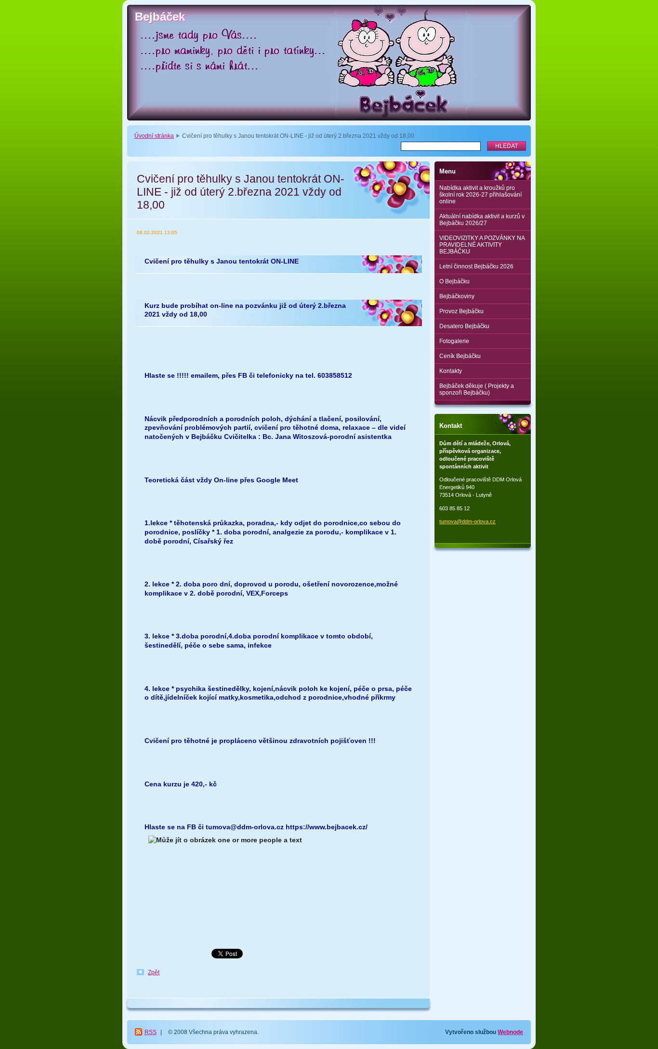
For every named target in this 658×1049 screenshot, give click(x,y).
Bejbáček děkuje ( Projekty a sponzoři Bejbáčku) (476, 389)
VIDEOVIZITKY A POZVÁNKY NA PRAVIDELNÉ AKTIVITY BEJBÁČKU (482, 245)
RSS (151, 1032)
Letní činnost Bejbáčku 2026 (476, 266)
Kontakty (450, 371)
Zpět (153, 972)
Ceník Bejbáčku (460, 356)
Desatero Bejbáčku (464, 326)
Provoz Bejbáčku (461, 311)
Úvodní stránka (154, 136)
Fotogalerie (454, 341)
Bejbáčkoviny (456, 296)
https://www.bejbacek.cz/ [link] (327, 827)
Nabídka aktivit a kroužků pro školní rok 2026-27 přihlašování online (480, 195)
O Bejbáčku (454, 281)
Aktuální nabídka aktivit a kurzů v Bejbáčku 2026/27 (482, 219)
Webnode (510, 1032)
